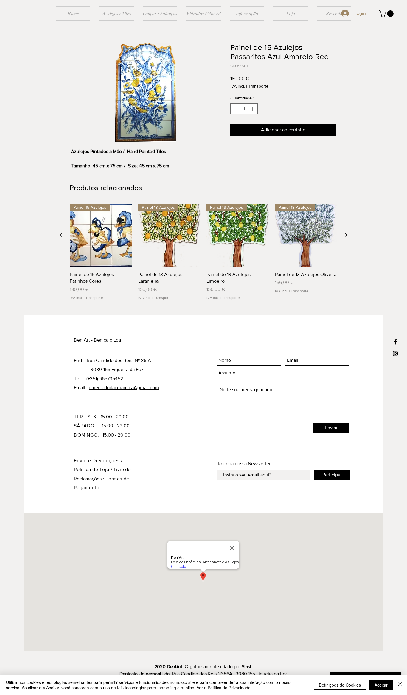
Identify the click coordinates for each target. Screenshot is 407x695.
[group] (203, 252)
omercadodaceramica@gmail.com (124, 387)
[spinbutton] (244, 109)
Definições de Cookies (340, 685)
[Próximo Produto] (345, 235)
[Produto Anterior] (61, 235)
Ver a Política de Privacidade (224, 688)
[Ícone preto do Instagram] (395, 353)
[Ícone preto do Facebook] (395, 342)
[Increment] (253, 109)
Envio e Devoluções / (98, 460)
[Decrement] (235, 109)
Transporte (258, 86)
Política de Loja (92, 469)
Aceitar (381, 685)
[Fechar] (399, 685)
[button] (387, 13)
